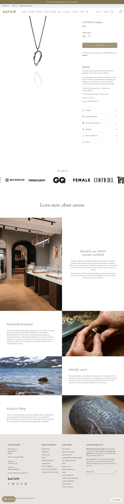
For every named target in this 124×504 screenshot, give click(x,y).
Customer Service (68, 475)
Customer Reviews (68, 481)
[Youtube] (13, 484)
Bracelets (53, 12)
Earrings (46, 12)
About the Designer (68, 452)
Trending (24, 12)
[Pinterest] (26, 484)
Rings (59, 12)
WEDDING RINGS (47, 460)
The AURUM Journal (68, 460)
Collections (75, 12)
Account (106, 12)
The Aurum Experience (92, 123)
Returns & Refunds (91, 136)
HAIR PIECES (46, 463)
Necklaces (39, 12)
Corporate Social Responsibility (72, 458)
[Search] (112, 12)
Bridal (82, 12)
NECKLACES (46, 455)
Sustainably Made (91, 116)
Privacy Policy (66, 484)
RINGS (44, 458)
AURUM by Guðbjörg (18, 498)
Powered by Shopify (29, 498)
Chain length (86, 33)
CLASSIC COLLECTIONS (50, 472)
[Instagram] (17, 484)
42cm (84, 36)
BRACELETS (46, 449)
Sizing (87, 142)
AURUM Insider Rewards (70, 478)
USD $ (98, 12)
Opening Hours (67, 455)
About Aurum (66, 449)
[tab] (87, 67)
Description (86, 67)
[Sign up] (115, 472)
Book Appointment (26, 6)
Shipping (88, 129)
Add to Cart (100, 45)
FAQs (64, 463)
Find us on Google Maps (15, 457)
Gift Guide (31, 12)
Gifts (87, 12)
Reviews (88, 110)
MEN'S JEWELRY (47, 466)
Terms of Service (67, 487)
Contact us (5, 6)
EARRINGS (45, 452)
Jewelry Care (66, 466)
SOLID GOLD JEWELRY (49, 469)
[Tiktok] (21, 484)
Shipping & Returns (68, 469)
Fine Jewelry (66, 12)
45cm (89, 36)
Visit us (14, 6)
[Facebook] (9, 484)
